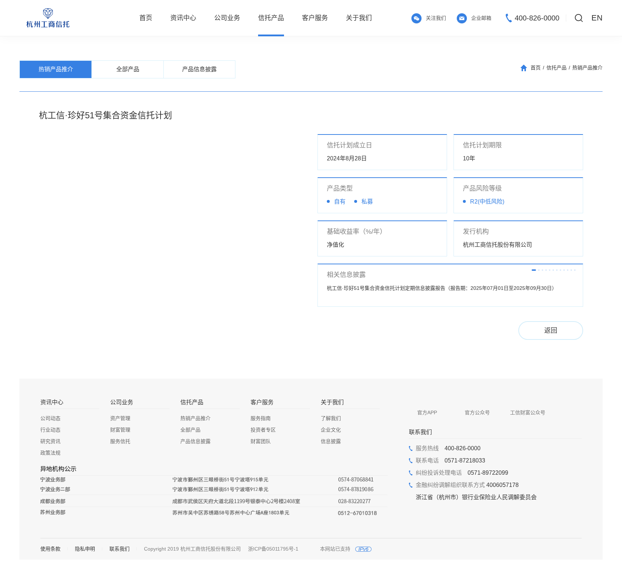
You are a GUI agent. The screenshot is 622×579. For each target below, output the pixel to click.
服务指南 (261, 418)
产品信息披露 (195, 441)
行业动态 (50, 430)
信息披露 (331, 441)
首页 (536, 67)
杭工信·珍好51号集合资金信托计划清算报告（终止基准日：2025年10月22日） (448, 288)
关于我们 (332, 402)
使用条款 (50, 548)
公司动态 (50, 418)
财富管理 (120, 430)
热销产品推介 (587, 67)
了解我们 (331, 418)
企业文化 (331, 430)
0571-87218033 (450, 460)
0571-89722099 (462, 473)
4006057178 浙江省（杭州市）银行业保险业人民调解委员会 (476, 491)
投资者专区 (263, 430)
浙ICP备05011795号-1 (273, 548)
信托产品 (556, 67)
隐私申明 (85, 548)
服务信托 (120, 441)
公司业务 (121, 402)
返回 (550, 330)
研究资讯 (50, 441)
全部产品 (190, 430)
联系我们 (119, 548)
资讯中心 (51, 402)
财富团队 (261, 441)
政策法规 (50, 453)
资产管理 (120, 418)
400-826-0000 (537, 18)
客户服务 (262, 402)
